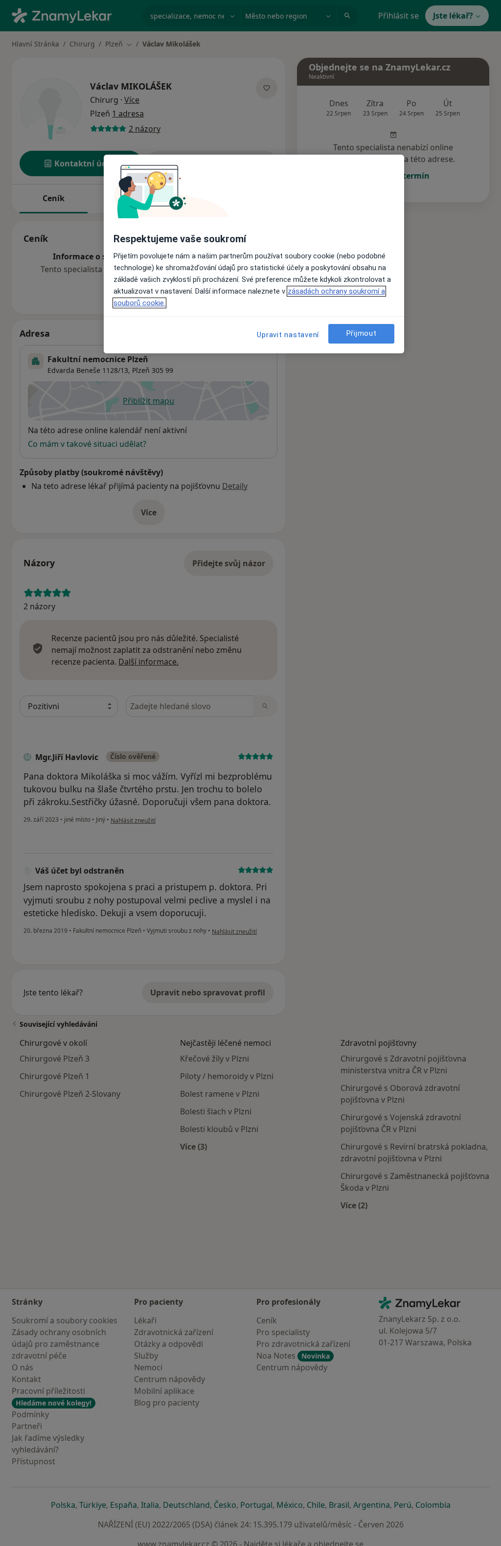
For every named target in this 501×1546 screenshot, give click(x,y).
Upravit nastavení (288, 334)
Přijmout (361, 333)
